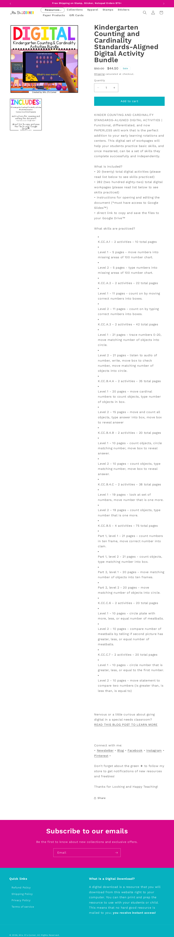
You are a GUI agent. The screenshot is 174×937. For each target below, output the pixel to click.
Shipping (99, 74)
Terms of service (23, 906)
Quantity (99, 80)
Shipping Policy (22, 894)
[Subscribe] (116, 852)
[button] (52, 10)
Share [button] (102, 798)
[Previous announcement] (10, 3)
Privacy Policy (21, 900)
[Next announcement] (164, 3)
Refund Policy (21, 887)
